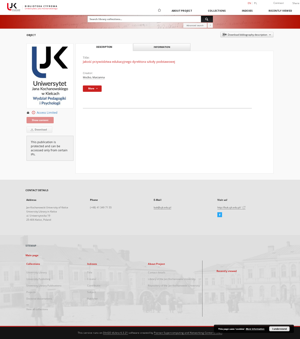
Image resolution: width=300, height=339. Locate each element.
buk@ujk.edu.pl (162, 207)
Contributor (93, 285)
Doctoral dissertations (39, 298)
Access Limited (47, 112)
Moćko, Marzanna (94, 77)
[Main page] (159, 10)
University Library (36, 272)
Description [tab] (104, 47)
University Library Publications (43, 285)
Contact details (156, 272)
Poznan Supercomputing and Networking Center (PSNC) (188, 333)
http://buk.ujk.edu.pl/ (229, 207)
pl (255, 3)
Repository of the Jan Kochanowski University (174, 285)
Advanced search (195, 25)
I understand (279, 329)
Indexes (247, 10)
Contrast (278, 3)
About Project (182, 10)
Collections (217, 10)
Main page (32, 255)
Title (89, 272)
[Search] (207, 19)
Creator (91, 279)
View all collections (37, 309)
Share (295, 3)
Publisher (92, 298)
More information (255, 328)
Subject (91, 292)
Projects (31, 292)
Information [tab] (162, 46)
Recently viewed (280, 10)
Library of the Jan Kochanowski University (172, 279)
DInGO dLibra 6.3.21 (115, 333)
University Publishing (38, 279)
